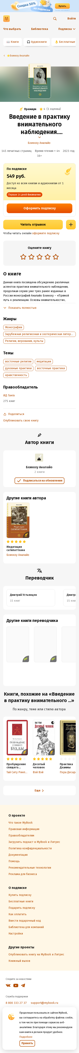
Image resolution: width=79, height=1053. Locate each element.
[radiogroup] (39, 257)
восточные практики (51, 368)
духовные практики (18, 368)
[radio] (23, 257)
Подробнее (25, 1037)
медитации (44, 361)
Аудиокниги (39, 42)
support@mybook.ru (44, 1003)
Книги (15, 42)
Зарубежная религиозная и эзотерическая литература (41, 334)
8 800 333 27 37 (16, 1003)
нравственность (16, 375)
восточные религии (18, 361)
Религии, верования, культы (24, 341)
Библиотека (39, 29)
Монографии (13, 327)
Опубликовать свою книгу (20, 420)
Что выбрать (12, 29)
